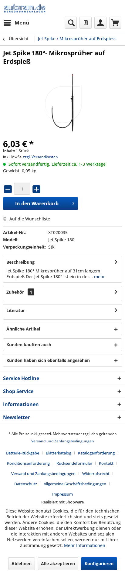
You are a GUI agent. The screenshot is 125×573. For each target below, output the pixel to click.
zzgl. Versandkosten (40, 156)
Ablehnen (22, 563)
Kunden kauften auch (28, 344)
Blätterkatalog (58, 453)
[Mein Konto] (100, 23)
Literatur (15, 310)
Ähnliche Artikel (23, 329)
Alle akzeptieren (58, 563)
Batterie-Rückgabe (22, 453)
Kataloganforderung (96, 453)
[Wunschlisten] (85, 23)
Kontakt (106, 463)
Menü (22, 22)
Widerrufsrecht (96, 473)
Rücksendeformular (74, 463)
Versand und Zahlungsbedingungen (62, 441)
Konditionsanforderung (28, 463)
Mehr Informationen (84, 545)
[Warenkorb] (115, 23)
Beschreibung (20, 262)
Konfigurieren (99, 563)
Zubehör (19, 292)
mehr (99, 276)
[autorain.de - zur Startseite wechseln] (24, 8)
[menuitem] (16, 23)
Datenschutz (25, 484)
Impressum (62, 494)
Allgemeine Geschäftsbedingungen (75, 484)
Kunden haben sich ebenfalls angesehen (48, 360)
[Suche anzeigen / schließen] (71, 23)
